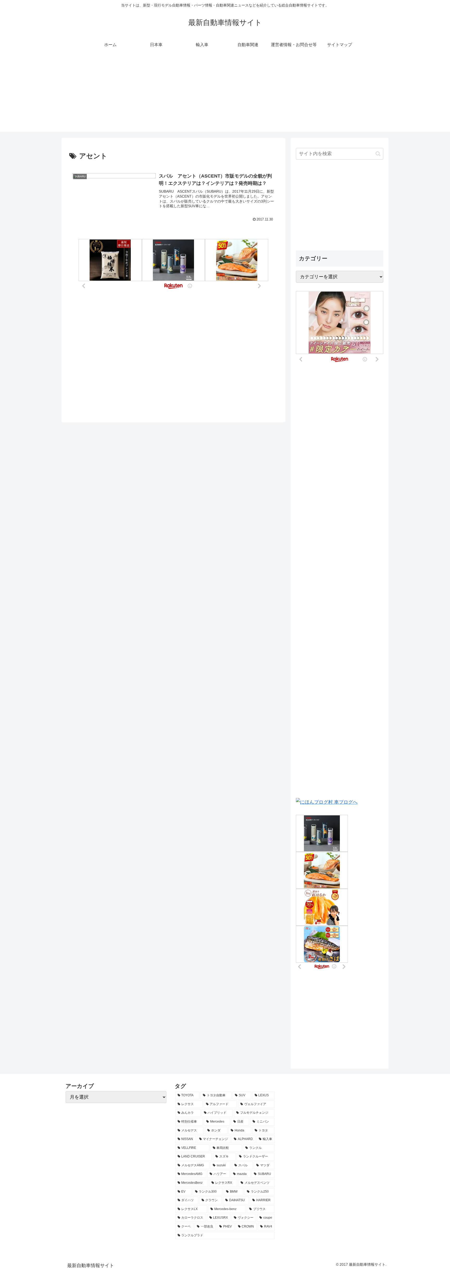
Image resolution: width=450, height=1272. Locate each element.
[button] (378, 154)
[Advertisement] (225, 95)
